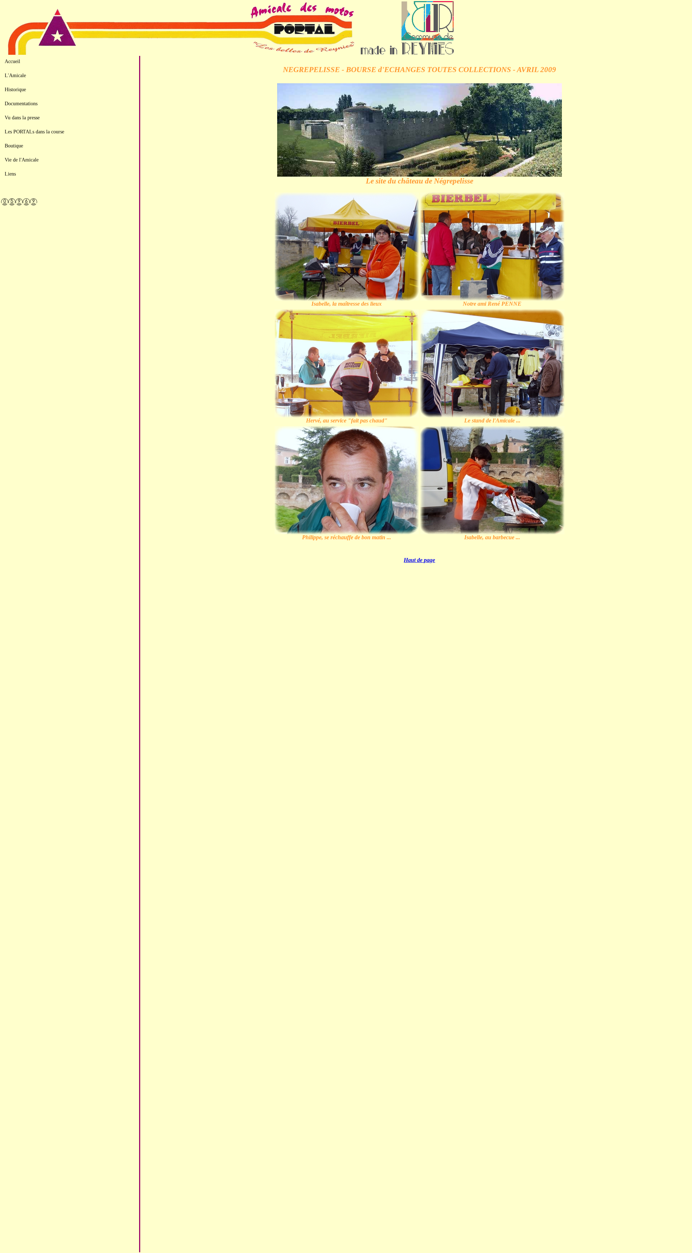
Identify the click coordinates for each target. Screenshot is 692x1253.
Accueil (12, 61)
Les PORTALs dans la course (34, 131)
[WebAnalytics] (70, 199)
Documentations (21, 103)
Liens (10, 174)
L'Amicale (15, 75)
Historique (15, 89)
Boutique (14, 146)
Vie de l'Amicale (22, 160)
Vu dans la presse (22, 117)
